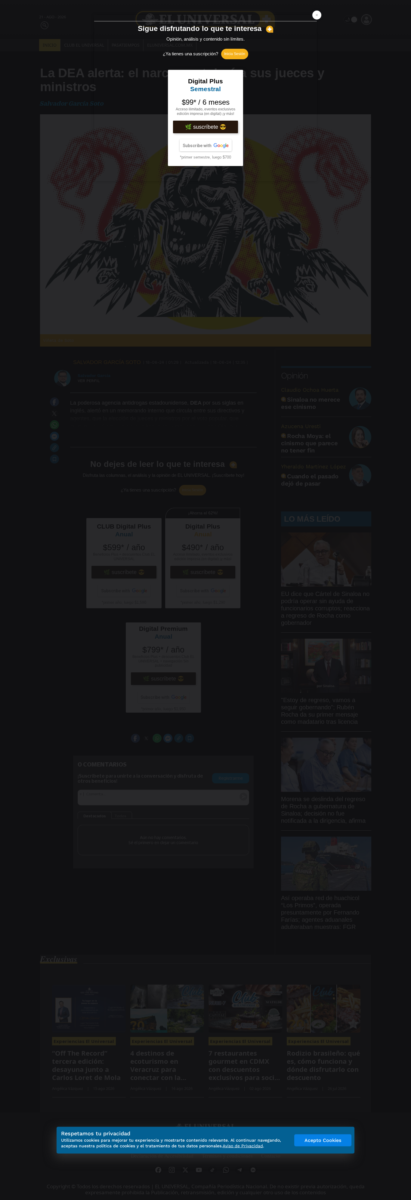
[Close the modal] (316, 15)
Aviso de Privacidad (243, 1145)
